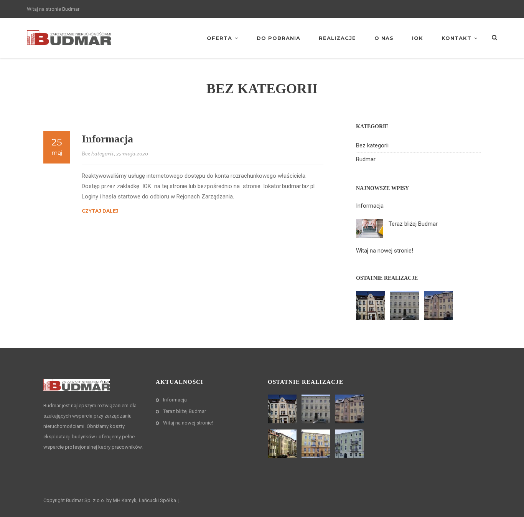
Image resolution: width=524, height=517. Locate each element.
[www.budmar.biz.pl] (69, 37)
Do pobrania (278, 38)
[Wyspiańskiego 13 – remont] (371, 305)
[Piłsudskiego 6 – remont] (317, 443)
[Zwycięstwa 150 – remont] (405, 305)
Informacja (107, 139)
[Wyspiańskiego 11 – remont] (283, 443)
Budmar (366, 159)
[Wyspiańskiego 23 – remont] (439, 305)
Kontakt (456, 38)
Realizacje (337, 38)
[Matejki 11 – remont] (350, 443)
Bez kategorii (98, 153)
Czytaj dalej (100, 211)
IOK (417, 38)
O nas (384, 38)
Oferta (219, 38)
